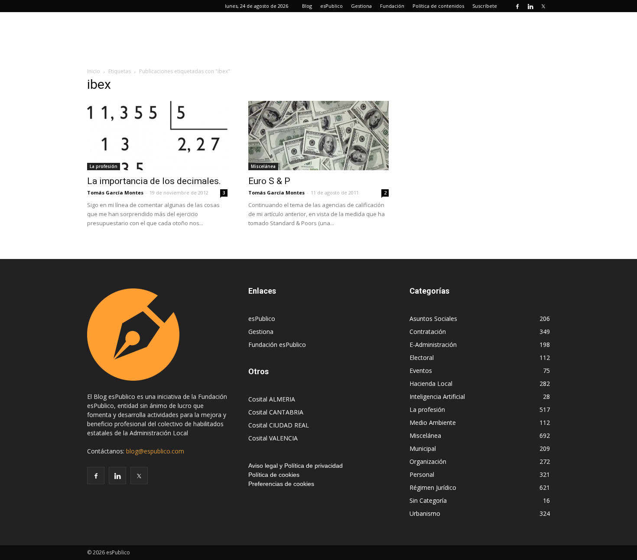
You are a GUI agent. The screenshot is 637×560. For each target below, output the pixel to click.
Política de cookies (273, 474)
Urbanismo (425, 513)
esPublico (331, 6)
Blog (307, 6)
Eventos (421, 370)
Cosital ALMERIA (271, 399)
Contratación (428, 331)
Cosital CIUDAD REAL (278, 425)
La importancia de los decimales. (154, 181)
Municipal (423, 448)
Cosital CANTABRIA (275, 412)
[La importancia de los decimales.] (157, 135)
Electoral (422, 357)
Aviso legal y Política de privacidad (295, 465)
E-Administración (433, 344)
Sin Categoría (428, 500)
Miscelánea (263, 166)
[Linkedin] (530, 6)
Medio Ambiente (433, 422)
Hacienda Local (431, 383)
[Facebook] (517, 6)
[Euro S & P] (318, 135)
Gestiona (361, 6)
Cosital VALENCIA (273, 438)
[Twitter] (543, 6)
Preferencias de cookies (281, 483)
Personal (422, 474)
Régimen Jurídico (433, 487)
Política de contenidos (438, 6)
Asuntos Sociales (433, 318)
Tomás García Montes (115, 192)
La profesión (103, 166)
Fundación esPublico (277, 344)
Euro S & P (269, 181)
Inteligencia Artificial (437, 396)
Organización (428, 461)
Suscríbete (484, 6)
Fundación (392, 6)
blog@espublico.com (155, 451)
